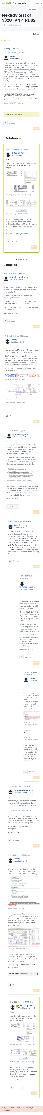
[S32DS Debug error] (34, 259)
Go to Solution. (17, 114)
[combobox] (21, 25)
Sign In (39, 3)
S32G (5, 10)
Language (32, 9)
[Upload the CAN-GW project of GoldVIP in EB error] (31, 259)
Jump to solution (12, 48)
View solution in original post (17, 233)
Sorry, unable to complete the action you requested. (18, 1109)
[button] (21, 58)
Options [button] (36, 34)
